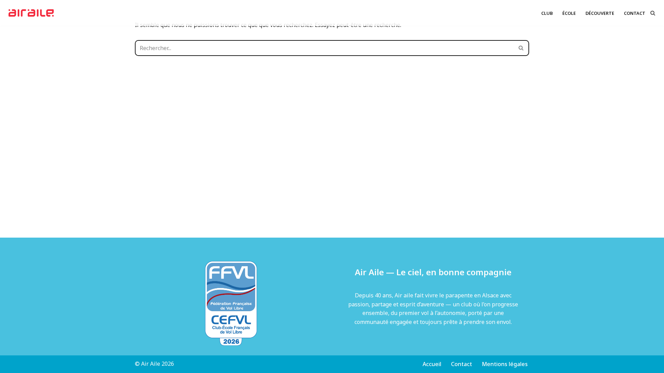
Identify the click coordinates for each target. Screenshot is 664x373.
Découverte (599, 13)
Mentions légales (505, 364)
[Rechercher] (652, 13)
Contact (634, 13)
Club (547, 13)
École (569, 13)
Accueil (432, 364)
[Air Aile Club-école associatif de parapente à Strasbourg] (33, 13)
